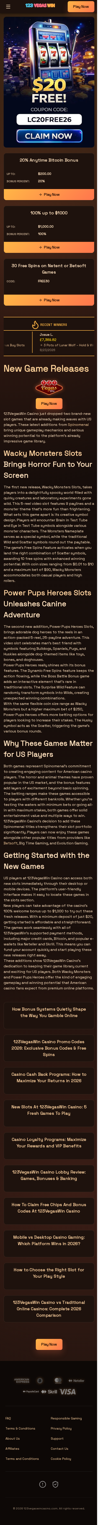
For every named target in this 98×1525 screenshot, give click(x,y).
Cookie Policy (61, 1459)
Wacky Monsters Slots (43, 453)
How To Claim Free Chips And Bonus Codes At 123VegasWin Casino (49, 1208)
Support (57, 1438)
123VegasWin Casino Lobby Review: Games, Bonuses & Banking (49, 1175)
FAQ (8, 1418)
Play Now (81, 6)
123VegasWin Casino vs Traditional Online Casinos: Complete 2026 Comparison (49, 1309)
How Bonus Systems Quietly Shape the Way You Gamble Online (49, 1012)
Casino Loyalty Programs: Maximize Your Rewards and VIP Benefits (49, 1142)
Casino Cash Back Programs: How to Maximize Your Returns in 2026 (49, 1077)
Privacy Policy (61, 1428)
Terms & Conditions (20, 1428)
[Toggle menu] (8, 6)
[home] (40, 10)
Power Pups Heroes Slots (47, 592)
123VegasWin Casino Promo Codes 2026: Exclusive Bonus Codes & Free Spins (49, 1048)
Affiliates (12, 1449)
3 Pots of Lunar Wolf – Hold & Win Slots (63, 345)
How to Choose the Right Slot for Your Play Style (49, 1273)
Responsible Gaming (66, 1418)
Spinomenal (78, 424)
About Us (12, 1438)
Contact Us (59, 1449)
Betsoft (11, 843)
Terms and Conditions (22, 1459)
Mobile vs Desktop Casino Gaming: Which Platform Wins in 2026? (49, 1240)
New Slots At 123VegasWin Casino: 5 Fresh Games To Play (49, 1110)
